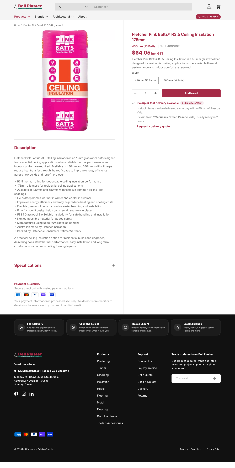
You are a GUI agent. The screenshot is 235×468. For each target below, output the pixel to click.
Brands (39, 16)
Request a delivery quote (153, 126)
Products (20, 16)
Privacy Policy (214, 449)
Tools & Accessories (110, 423)
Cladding (103, 375)
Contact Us (144, 361)
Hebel (101, 388)
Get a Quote (145, 375)
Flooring (102, 395)
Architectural (61, 16)
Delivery (142, 388)
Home (17, 25)
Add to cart (191, 93)
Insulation (103, 381)
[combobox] (123, 6)
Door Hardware (107, 416)
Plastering (103, 361)
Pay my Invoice (147, 368)
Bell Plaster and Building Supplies (38, 449)
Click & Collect (146, 381)
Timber (101, 368)
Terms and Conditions (190, 449)
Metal (100, 402)
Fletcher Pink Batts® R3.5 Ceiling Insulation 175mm (44, 25)
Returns (142, 395)
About (82, 16)
